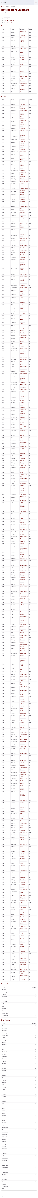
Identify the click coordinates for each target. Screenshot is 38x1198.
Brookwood (22, 552)
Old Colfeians (23, 624)
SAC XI (21, 405)
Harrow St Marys (23, 465)
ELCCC (21, 455)
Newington (22, 170)
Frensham (22, 44)
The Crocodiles (23, 800)
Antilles (21, 813)
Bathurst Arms (23, 964)
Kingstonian (22, 204)
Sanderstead (23, 500)
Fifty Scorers (8, 22)
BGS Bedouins (23, 313)
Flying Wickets (23, 897)
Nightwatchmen (23, 335)
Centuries (7, 17)
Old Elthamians (23, 83)
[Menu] (36, 2)
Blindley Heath (23, 861)
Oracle (21, 902)
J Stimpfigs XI (23, 979)
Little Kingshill (23, 921)
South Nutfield (23, 879)
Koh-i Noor (22, 941)
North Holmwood (24, 596)
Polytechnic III (23, 758)
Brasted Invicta (23, 247)
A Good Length (23, 969)
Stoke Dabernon (23, 238)
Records (3, 6)
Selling (21, 64)
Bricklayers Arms (23, 206)
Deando (22, 783)
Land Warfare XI (23, 62)
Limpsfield (22, 851)
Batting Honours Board (9, 15)
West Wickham (23, 916)
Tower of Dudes (23, 433)
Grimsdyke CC (23, 483)
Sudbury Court (23, 962)
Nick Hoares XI (23, 967)
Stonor (21, 708)
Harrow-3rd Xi (23, 926)
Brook (21, 818)
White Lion (22, 744)
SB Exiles (22, 55)
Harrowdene (22, 951)
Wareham (22, 69)
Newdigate (22, 257)
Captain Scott (23, 701)
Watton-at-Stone (23, 66)
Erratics (21, 720)
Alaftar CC (22, 139)
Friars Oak (22, 865)
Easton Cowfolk (23, 102)
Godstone (22, 875)
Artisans (22, 946)
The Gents (22, 541)
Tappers (22, 470)
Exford (21, 343)
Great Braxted (23, 653)
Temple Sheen (23, 560)
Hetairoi (22, 589)
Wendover (22, 856)
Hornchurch (22, 527)
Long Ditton (22, 609)
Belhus (21, 168)
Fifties (6, 18)
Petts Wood (22, 938)
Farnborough (23, 736)
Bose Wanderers (23, 889)
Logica (21, 933)
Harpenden (22, 877)
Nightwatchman (23, 274)
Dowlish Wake (23, 85)
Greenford (22, 956)
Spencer (22, 424)
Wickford (22, 710)
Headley (22, 297)
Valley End (22, 715)
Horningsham (23, 325)
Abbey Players (23, 741)
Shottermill (22, 639)
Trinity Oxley (23, 151)
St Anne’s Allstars (24, 130)
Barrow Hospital (23, 739)
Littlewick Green (23, 76)
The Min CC (5, 2)
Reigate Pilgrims (23, 37)
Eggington (22, 858)
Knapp (21, 73)
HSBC (21, 502)
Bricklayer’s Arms (24, 188)
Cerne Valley (23, 232)
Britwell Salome (23, 48)
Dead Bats (22, 104)
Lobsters (22, 887)
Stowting (22, 300)
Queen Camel (23, 772)
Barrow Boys (23, 842)
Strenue (22, 914)
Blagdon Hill (22, 35)
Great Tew (22, 80)
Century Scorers (9, 20)
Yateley (21, 785)
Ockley (21, 78)
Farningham (22, 332)
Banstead (22, 194)
